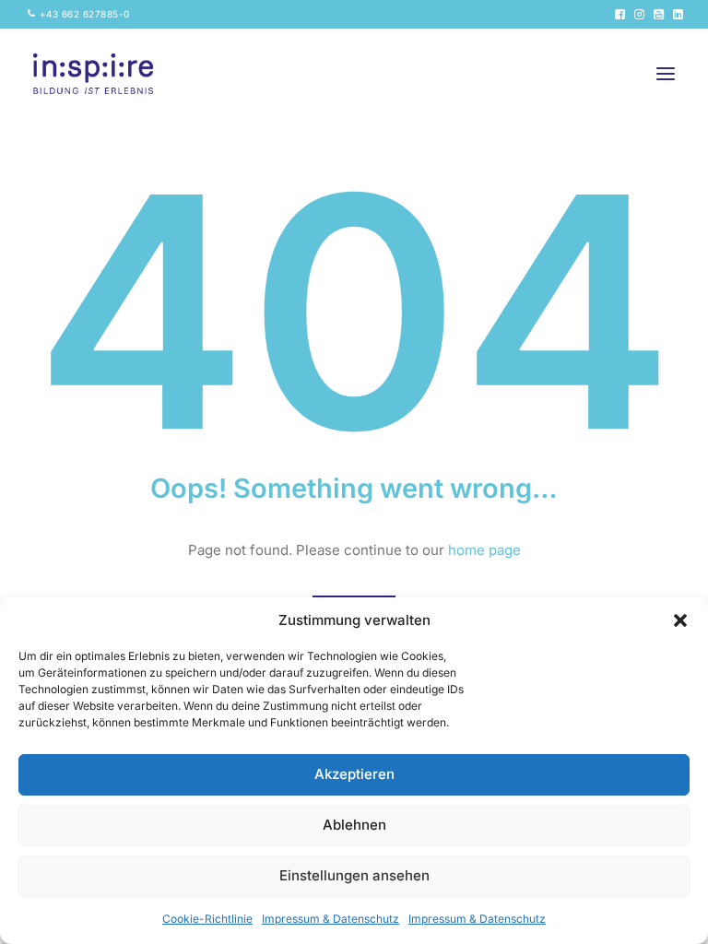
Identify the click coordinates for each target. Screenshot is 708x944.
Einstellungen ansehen (354, 875)
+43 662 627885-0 (85, 13)
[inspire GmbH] (93, 73)
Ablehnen (354, 824)
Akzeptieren (354, 774)
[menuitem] (79, 14)
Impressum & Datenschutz (330, 919)
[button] (680, 620)
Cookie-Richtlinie (207, 919)
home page (484, 550)
